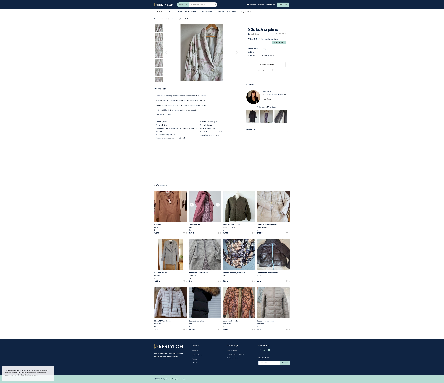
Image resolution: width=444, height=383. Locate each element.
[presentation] (167, 52)
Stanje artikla (253, 49)
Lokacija (251, 55)
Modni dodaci (190, 12)
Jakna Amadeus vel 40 (267, 224)
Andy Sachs (255, 34)
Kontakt (194, 359)
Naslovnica (158, 19)
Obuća (179, 12)
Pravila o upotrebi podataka (236, 354)
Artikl (181, 5)
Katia (156, 227)
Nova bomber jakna (231, 224)
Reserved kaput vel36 (198, 273)
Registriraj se (270, 5)
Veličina (251, 52)
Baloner (157, 224)
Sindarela (157, 324)
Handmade (231, 12)
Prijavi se (261, 5)
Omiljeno (253, 5)
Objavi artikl (283, 5)
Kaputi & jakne (185, 19)
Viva (224, 275)
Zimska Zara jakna (196, 321)
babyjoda (260, 324)
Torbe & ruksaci (206, 12)
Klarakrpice (227, 324)
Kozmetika (220, 12)
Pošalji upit (279, 42)
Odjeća (171, 12)
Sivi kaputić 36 (160, 273)
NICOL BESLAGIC (229, 227)
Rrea (190, 324)
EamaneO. (192, 275)
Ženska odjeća (174, 19)
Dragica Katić (262, 227)
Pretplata (285, 363)
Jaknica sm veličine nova (267, 273)
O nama (194, 362)
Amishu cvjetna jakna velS (234, 273)
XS (190, 230)
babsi (259, 275)
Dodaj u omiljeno (268, 64)
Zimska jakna (194, 224)
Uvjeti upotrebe (232, 351)
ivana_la (191, 227)
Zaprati (268, 99)
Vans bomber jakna (231, 321)
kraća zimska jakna (265, 321)
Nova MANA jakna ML (163, 321)
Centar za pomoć (232, 358)
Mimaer (157, 275)
